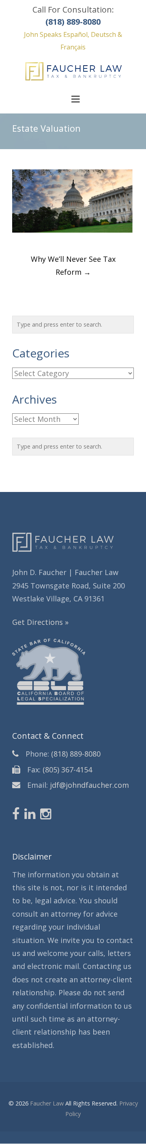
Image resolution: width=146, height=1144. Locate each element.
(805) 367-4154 (67, 769)
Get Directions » (40, 622)
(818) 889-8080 (76, 754)
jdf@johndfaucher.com (89, 785)
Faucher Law (47, 1103)
